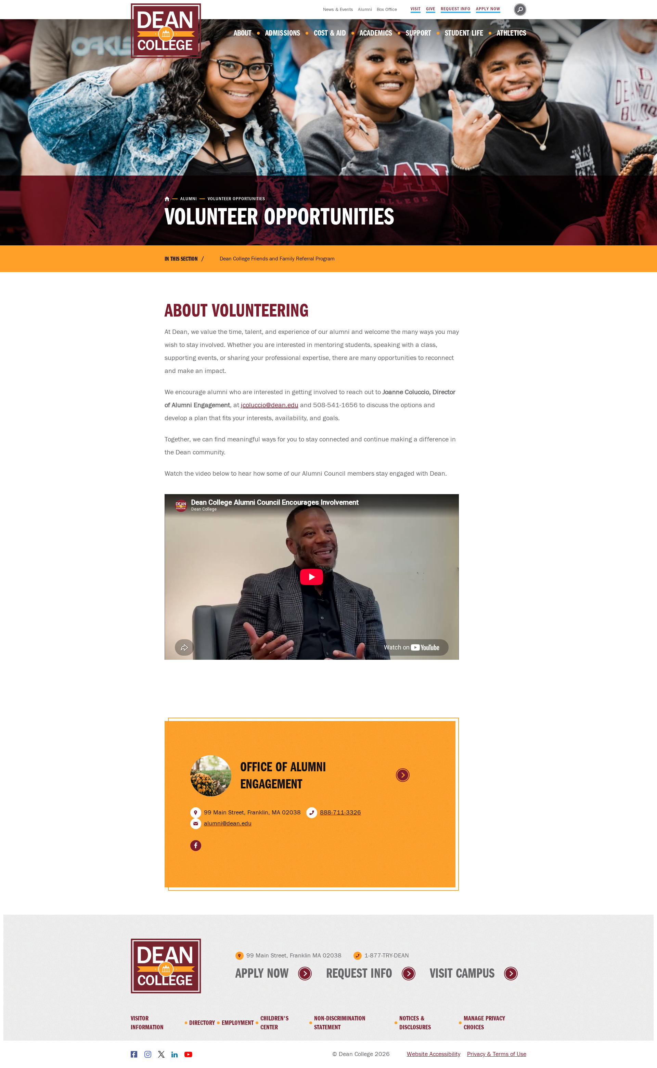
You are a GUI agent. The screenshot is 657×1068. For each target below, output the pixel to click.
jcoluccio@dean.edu (269, 405)
